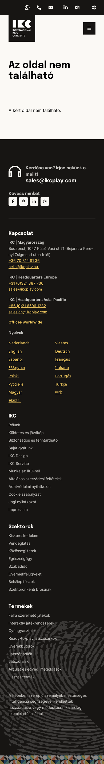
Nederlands (19, 342)
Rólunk (14, 425)
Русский (16, 384)
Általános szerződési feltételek (35, 478)
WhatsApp (27, 7)
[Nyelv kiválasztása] (94, 7)
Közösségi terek (22, 550)
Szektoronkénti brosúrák (30, 589)
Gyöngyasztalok (23, 630)
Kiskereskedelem (23, 535)
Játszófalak (19, 661)
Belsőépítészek (22, 581)
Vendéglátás (19, 543)
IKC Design (18, 455)
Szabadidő (18, 566)
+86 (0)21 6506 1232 (27, 305)
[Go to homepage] (22, 28)
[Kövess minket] (13, 201)
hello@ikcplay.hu (50, 7)
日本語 (15, 400)
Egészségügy (20, 558)
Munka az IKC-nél (24, 471)
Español (16, 359)
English (15, 351)
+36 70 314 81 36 (39, 7)
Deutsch (62, 351)
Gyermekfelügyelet (25, 574)
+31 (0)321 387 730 (26, 283)
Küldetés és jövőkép (26, 432)
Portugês (63, 375)
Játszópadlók (20, 654)
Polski (14, 375)
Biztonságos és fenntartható (33, 440)
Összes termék (22, 677)
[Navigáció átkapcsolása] (89, 28)
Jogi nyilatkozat (22, 501)
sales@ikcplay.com (51, 180)
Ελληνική (17, 367)
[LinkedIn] (65, 7)
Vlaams (61, 342)
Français (62, 359)
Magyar (15, 392)
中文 (59, 392)
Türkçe (61, 384)
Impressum (18, 509)
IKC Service (19, 463)
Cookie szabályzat (25, 494)
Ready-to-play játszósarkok (33, 638)
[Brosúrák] (77, 7)
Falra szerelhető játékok (29, 615)
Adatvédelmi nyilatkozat (30, 486)
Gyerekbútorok (22, 646)
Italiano (62, 367)
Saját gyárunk (21, 448)
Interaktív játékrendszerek (31, 623)
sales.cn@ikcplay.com (28, 312)
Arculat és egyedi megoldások (35, 669)
